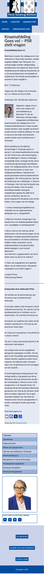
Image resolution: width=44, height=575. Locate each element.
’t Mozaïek (7, 435)
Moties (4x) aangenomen (13, 447)
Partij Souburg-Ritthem (22, 9)
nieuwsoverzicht (21, 423)
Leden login (22, 559)
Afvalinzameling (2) (10, 455)
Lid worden (22, 536)
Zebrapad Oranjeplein (12, 467)
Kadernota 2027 (9, 443)
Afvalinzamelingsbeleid (12, 471)
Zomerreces (8, 439)
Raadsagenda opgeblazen (13, 463)
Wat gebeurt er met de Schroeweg (16, 459)
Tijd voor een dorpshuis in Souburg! (17, 451)
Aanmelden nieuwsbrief (22, 548)
